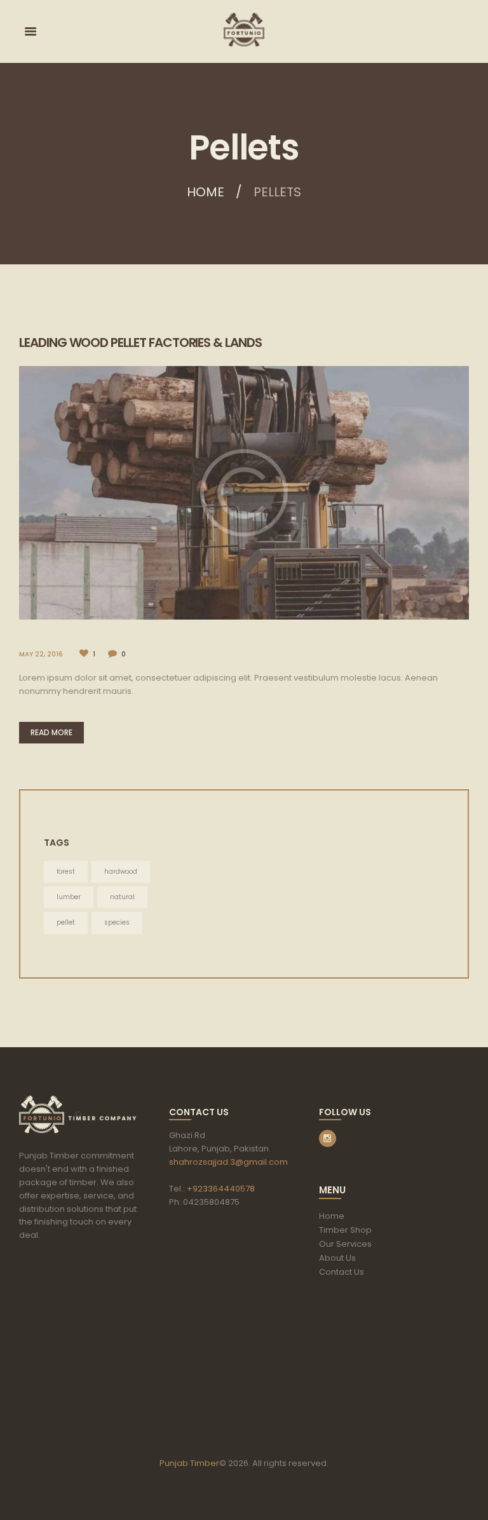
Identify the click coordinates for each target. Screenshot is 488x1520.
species (117, 922)
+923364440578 (221, 1189)
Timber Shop (345, 1230)
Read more (51, 732)
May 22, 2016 (41, 654)
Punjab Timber (189, 1463)
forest (66, 871)
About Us (337, 1258)
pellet (66, 922)
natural (122, 897)
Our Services (345, 1244)
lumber (69, 897)
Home (205, 192)
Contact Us (341, 1272)
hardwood (120, 871)
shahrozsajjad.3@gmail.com (228, 1162)
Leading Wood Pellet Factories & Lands (140, 342)
